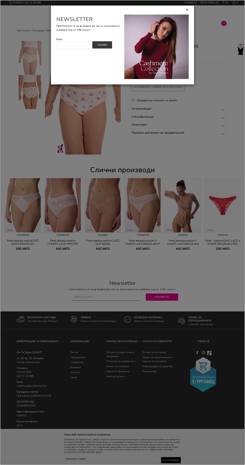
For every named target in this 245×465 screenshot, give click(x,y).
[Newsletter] (156, 46)
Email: (59, 39)
